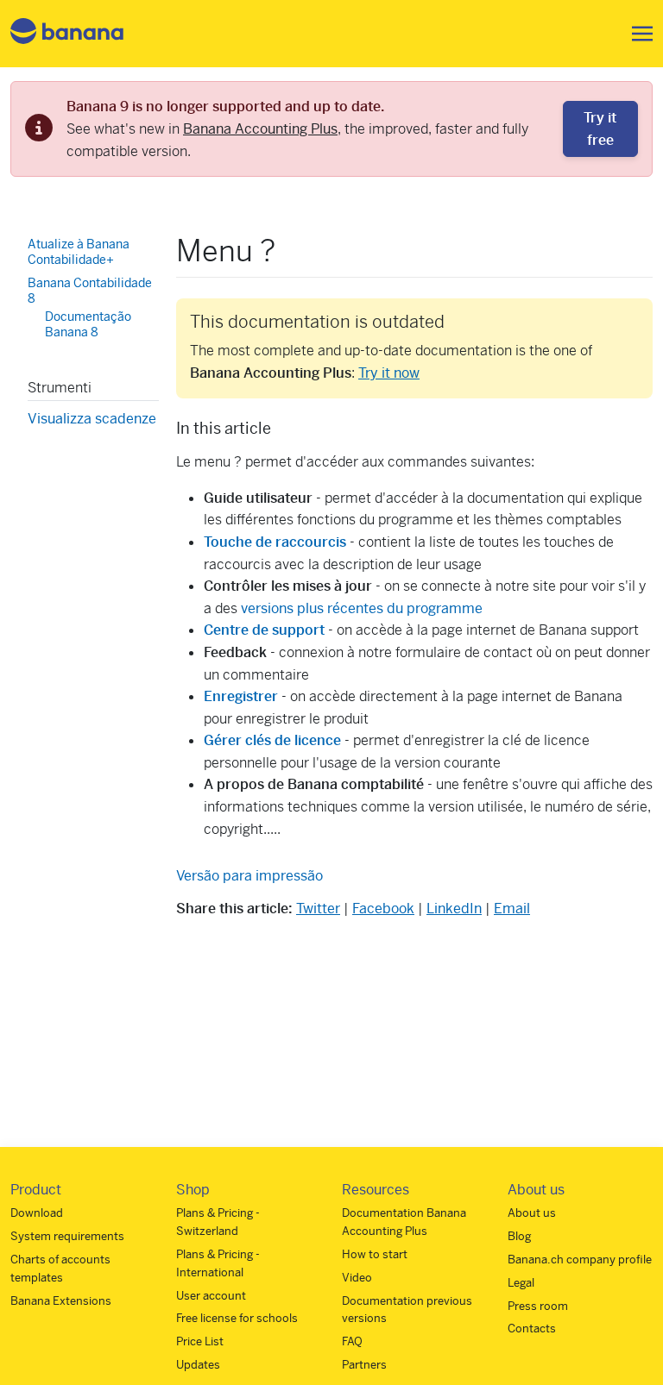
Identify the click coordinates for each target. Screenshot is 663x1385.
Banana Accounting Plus (260, 129)
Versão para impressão (249, 876)
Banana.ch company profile (580, 1259)
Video (357, 1277)
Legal (521, 1282)
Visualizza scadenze (92, 419)
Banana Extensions (60, 1301)
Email (512, 908)
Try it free (600, 129)
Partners (364, 1364)
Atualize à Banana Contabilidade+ (78, 251)
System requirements (67, 1236)
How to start (374, 1254)
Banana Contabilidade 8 (90, 290)
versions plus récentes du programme (362, 608)
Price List (200, 1341)
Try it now (389, 373)
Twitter (318, 908)
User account (211, 1295)
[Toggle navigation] (637, 33)
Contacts (532, 1328)
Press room (538, 1306)
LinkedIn (454, 908)
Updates (198, 1364)
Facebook (383, 908)
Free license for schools (237, 1318)
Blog (519, 1236)
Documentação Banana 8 (88, 324)
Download (36, 1213)
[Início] (67, 34)
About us (532, 1213)
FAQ (352, 1341)
